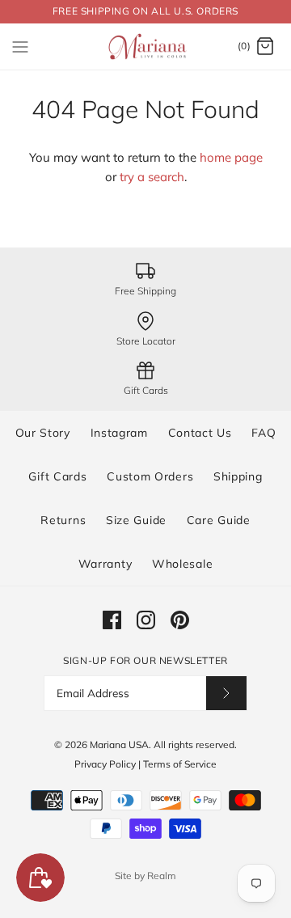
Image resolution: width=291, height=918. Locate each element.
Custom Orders (150, 476)
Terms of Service (180, 764)
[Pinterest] (180, 620)
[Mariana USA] (145, 47)
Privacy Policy (105, 764)
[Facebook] (112, 620)
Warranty (105, 563)
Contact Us (200, 432)
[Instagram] (146, 620)
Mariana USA (119, 744)
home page (231, 157)
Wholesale (182, 563)
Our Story (42, 432)
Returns (63, 520)
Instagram (119, 432)
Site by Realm (145, 875)
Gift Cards (57, 476)
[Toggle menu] (20, 46)
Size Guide (136, 520)
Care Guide (219, 520)
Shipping (238, 476)
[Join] (226, 692)
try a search (152, 176)
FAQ (263, 432)
